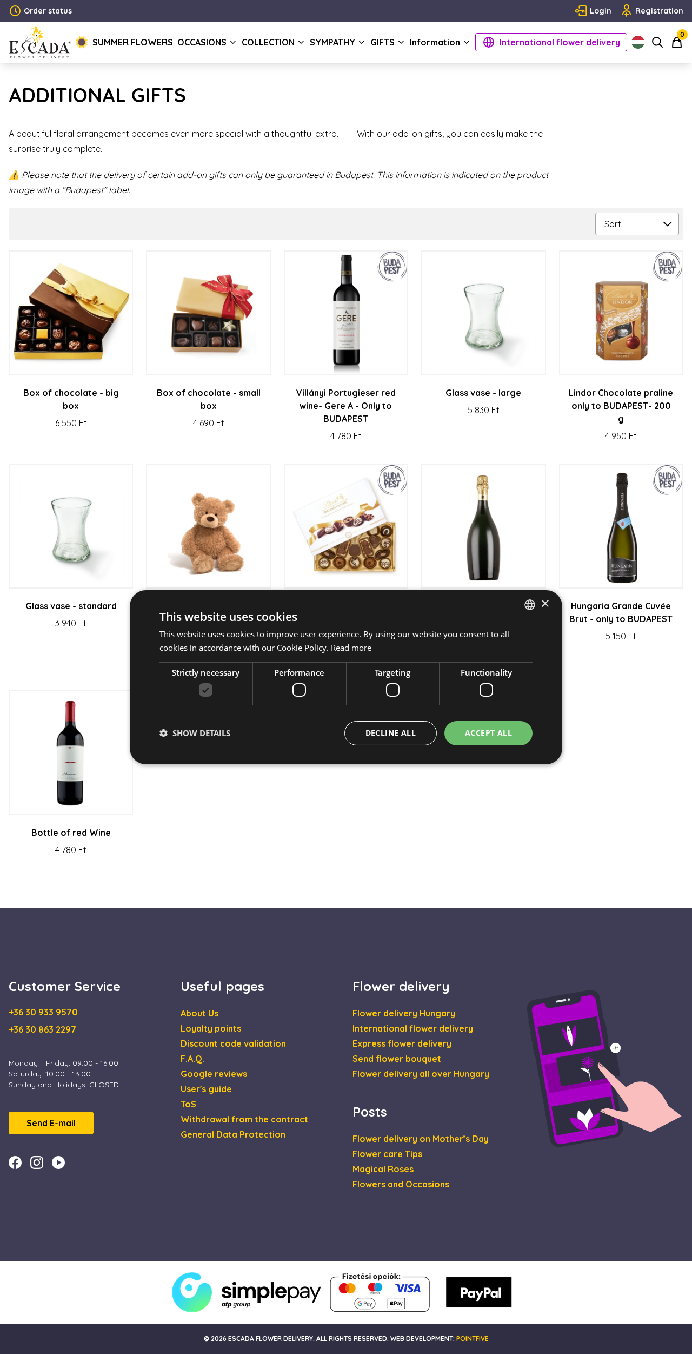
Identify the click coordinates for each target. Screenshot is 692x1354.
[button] (194, 733)
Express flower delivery (401, 1043)
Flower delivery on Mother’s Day (420, 1138)
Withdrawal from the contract (244, 1119)
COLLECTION (268, 42)
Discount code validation (233, 1043)
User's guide (206, 1089)
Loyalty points (211, 1028)
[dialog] (346, 677)
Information (435, 42)
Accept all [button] (488, 733)
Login (600, 11)
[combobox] (529, 604)
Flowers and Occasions (400, 1184)
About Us (199, 1013)
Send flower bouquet (396, 1058)
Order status (48, 11)
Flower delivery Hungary (403, 1013)
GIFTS (382, 42)
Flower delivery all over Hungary (420, 1073)
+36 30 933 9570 (43, 1012)
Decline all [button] (390, 733)
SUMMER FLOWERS (132, 42)
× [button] (545, 604)
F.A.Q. (192, 1058)
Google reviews (214, 1073)
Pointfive (472, 1339)
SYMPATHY (332, 42)
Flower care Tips (387, 1153)
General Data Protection (233, 1134)
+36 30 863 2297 (42, 1029)
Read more (351, 647)
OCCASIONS (202, 42)
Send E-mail (51, 1123)
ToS (188, 1104)
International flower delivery (560, 42)
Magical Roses (383, 1169)
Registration (659, 11)
